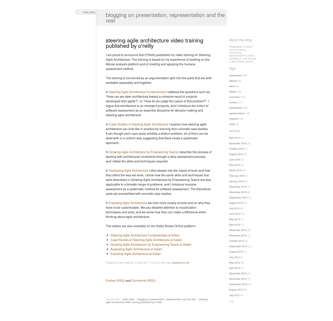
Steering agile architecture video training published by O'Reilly (157, 300)
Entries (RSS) (115, 280)
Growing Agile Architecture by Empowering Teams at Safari (150, 244)
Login (231, 301)
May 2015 (234, 219)
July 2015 (234, 208)
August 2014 (236, 251)
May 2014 (234, 262)
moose (232, 102)
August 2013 (236, 289)
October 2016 (236, 148)
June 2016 (234, 159)
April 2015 (234, 224)
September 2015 (238, 197)
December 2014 (237, 230)
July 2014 (234, 257)
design (232, 91)
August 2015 (236, 203)
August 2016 (236, 154)
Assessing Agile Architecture (128, 170)
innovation (234, 97)
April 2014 (234, 268)
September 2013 (238, 284)
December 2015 (237, 186)
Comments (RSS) (143, 280)
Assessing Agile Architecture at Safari (136, 249)
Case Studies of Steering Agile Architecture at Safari (146, 240)
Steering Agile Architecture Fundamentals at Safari (144, 235)
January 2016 (236, 181)
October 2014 (236, 241)
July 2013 (234, 295)
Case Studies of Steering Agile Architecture (138, 124)
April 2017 (234, 137)
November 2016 (237, 143)
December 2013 (237, 273)
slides (232, 124)
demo (232, 86)
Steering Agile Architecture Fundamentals (137, 92)
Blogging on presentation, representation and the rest (165, 17)
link (187, 262)
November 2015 (237, 192)
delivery (233, 80)
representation (237, 113)
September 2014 (238, 246)
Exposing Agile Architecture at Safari (135, 253)
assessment (178, 262)
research (233, 118)
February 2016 (237, 175)
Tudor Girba (89, 12)
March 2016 (235, 170)
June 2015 (234, 213)
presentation (236, 107)
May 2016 (234, 165)
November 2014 (237, 235)
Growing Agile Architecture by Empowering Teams (143, 152)
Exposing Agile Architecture (128, 203)
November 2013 (237, 279)
